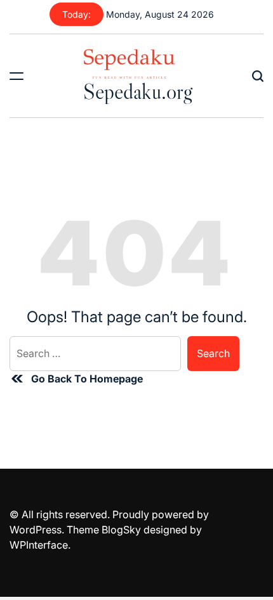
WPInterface (39, 544)
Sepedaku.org (137, 91)
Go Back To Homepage (87, 378)
